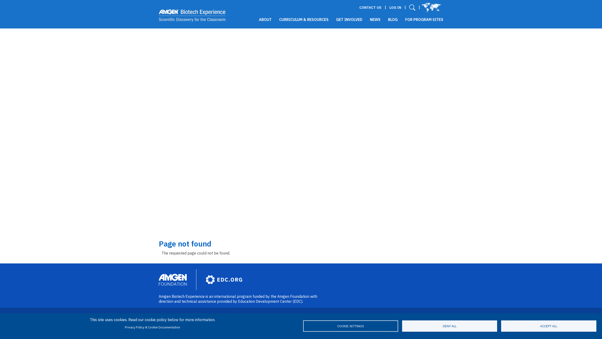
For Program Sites (424, 19)
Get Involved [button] (349, 19)
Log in (395, 7)
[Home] (192, 15)
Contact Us (370, 7)
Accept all (548, 326)
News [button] (375, 19)
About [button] (265, 19)
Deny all (449, 326)
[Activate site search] (412, 7)
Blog (393, 19)
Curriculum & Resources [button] (304, 19)
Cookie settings (350, 326)
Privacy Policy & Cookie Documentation (152, 327)
